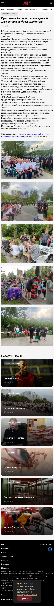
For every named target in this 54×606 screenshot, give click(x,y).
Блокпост (11, 9)
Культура (5, 564)
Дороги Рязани (31, 9)
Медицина (5, 568)
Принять (24, 598)
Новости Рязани (9, 14)
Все (2, 9)
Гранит (20, 9)
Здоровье (43, 9)
